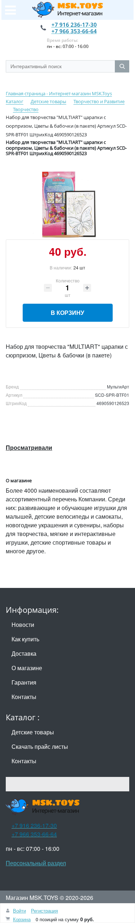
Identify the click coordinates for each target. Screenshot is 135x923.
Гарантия (24, 682)
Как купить (25, 639)
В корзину (67, 312)
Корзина (22, 919)
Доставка (24, 653)
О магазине (27, 668)
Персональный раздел (36, 863)
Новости (23, 624)
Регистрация (44, 910)
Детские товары (33, 732)
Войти (19, 910)
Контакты (24, 697)
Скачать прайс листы (40, 746)
